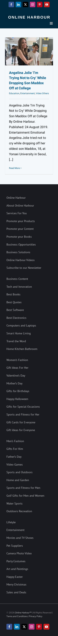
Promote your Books (19, 236)
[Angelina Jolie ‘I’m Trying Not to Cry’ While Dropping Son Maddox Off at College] (29, 51)
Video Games (14, 464)
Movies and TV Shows (20, 538)
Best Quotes (14, 302)
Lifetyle (11, 522)
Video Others (42, 93)
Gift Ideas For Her (17, 367)
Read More (14, 168)
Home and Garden (17, 480)
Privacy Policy (35, 616)
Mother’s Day (14, 383)
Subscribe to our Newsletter (23, 268)
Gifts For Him (14, 449)
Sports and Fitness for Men (23, 488)
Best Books (13, 294)
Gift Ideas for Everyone (20, 430)
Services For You (16, 213)
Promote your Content (20, 229)
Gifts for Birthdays (17, 391)
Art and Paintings (17, 569)
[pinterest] (39, 627)
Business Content (17, 279)
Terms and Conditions (17, 616)
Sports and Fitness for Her (22, 414)
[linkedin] (17, 627)
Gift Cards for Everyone (20, 422)
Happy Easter (14, 577)
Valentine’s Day (15, 375)
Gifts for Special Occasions (23, 406)
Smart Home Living (18, 333)
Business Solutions (18, 252)
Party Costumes (15, 561)
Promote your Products (20, 221)
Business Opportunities (21, 244)
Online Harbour (16, 197)
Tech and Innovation (19, 286)
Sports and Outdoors (19, 472)
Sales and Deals (16, 592)
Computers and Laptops (21, 325)
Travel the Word (16, 341)
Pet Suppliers (14, 545)
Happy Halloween (17, 399)
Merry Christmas (16, 584)
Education (14, 93)
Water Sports (14, 503)
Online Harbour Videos (20, 260)
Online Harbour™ (23, 612)
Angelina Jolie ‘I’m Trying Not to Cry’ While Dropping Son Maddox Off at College (27, 80)
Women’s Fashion (17, 360)
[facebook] (9, 627)
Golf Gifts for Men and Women (25, 495)
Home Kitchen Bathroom (21, 349)
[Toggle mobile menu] (51, 23)
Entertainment (27, 93)
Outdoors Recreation (19, 511)
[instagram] (31, 627)
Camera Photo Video (19, 553)
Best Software (15, 310)
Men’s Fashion (15, 441)
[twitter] (24, 627)
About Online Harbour (20, 205)
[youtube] (46, 627)
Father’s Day (13, 456)
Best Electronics (16, 318)
